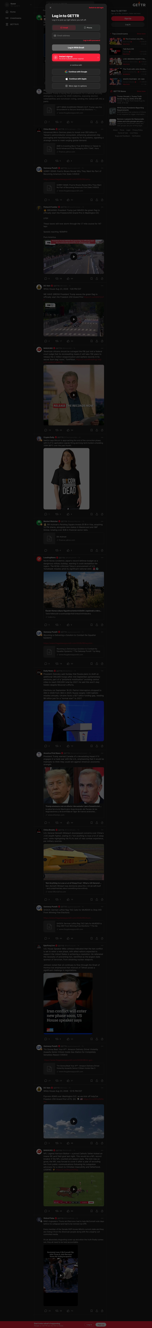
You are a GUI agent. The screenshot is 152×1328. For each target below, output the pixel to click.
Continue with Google (78, 72)
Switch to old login (96, 8)
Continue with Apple (78, 79)
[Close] (50, 8)
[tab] (64, 27)
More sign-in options (78, 86)
